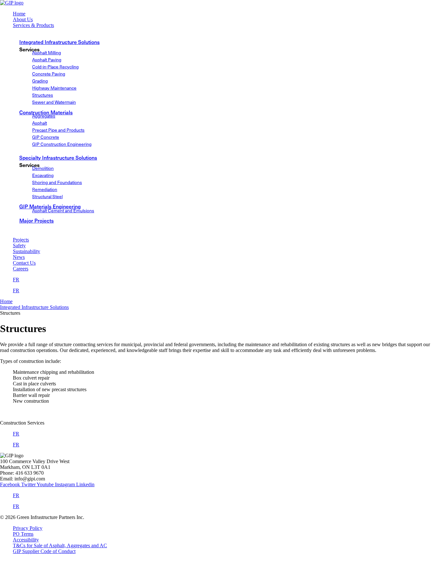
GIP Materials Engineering (50, 206)
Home (6, 301)
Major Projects (36, 220)
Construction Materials (46, 112)
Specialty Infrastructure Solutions (58, 157)
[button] (226, 25)
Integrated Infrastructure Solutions (59, 42)
